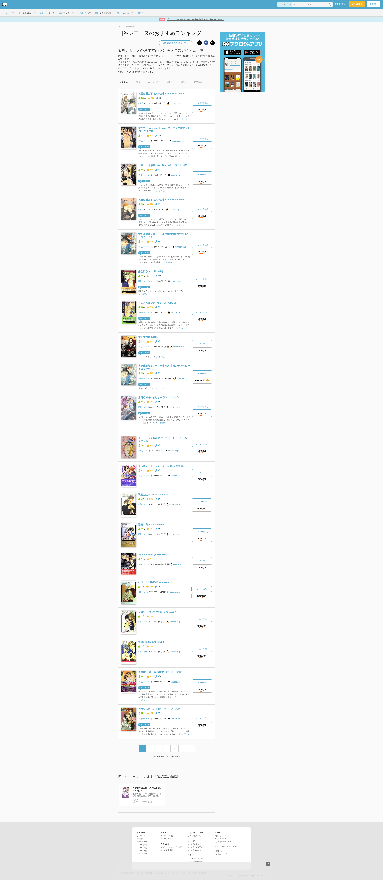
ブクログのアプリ (194, 844)
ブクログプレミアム (195, 847)
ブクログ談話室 (142, 845)
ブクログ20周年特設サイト (198, 861)
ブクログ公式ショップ (196, 850)
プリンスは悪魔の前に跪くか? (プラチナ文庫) (162, 165)
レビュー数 (153, 82)
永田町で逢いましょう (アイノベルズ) (158, 397)
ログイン (373, 4)
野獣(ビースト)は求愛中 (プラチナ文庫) (160, 672)
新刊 (183, 82)
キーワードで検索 (167, 836)
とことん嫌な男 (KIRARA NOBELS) (157, 302)
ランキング (141, 836)
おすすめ (123, 82)
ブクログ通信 (142, 851)
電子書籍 (198, 82)
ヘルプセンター (220, 839)
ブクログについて (194, 836)
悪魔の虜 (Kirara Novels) (151, 524)
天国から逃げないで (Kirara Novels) (157, 612)
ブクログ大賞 (142, 848)
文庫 (168, 82)
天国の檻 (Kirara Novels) (151, 642)
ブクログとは (340, 4)
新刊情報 (140, 839)
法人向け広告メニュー (223, 842)
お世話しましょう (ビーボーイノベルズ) (159, 709)
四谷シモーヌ (143, 141)
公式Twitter (219, 851)
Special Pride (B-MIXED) (152, 554)
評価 (138, 82)
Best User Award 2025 (196, 858)
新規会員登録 (357, 4)
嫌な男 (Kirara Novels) (150, 271)
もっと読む (181, 119)
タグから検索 (166, 839)
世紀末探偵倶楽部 (148, 337)
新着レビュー (142, 842)
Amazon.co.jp (175, 103)
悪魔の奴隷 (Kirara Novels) (153, 494)
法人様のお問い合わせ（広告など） (228, 846)
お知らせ (218, 836)
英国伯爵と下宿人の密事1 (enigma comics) (161, 93)
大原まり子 (142, 451)
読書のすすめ (142, 853)
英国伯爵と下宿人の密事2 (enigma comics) (161, 199)
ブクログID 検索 (167, 850)
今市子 (141, 103)
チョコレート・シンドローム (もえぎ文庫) (161, 466)
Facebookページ (221, 854)
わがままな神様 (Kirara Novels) (155, 582)
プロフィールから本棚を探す (171, 847)
